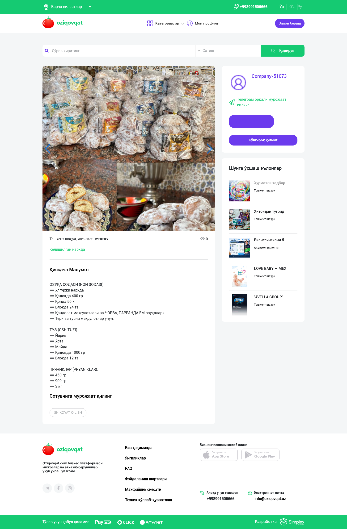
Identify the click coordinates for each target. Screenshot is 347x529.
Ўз (281, 6)
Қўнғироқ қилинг (263, 140)
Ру (300, 6)
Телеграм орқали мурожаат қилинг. (261, 102)
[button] (168, 71)
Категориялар (167, 23)
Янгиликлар (135, 458)
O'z (292, 6)
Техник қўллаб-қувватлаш (148, 500)
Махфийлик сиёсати (143, 489)
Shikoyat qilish (68, 412)
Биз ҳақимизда (138, 448)
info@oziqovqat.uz (270, 498)
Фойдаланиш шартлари (146, 479)
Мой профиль (207, 23)
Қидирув (286, 50)
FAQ (128, 468)
